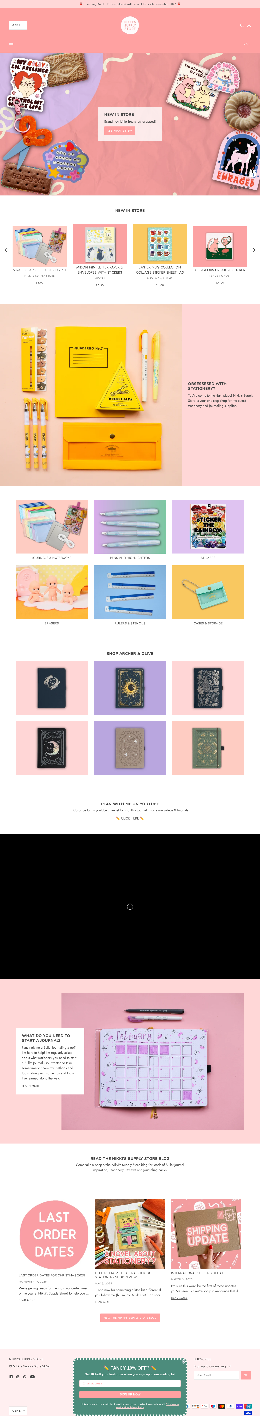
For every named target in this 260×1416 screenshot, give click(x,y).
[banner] (130, 25)
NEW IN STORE (130, 210)
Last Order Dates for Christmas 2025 (52, 1275)
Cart (247, 44)
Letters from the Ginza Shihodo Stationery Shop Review (123, 1275)
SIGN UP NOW (130, 1394)
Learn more (31, 1086)
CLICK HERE (130, 818)
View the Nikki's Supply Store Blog (130, 1318)
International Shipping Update (198, 1273)
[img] (242, 25)
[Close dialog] (184, 1362)
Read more (27, 1300)
